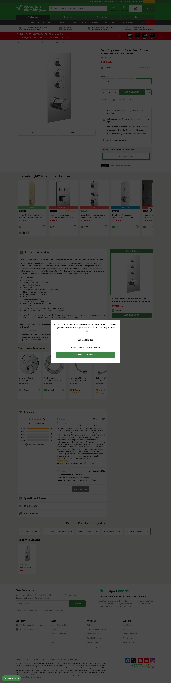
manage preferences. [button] (83, 327)
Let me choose (85, 340)
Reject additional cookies (85, 347)
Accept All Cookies (85, 355)
